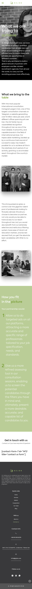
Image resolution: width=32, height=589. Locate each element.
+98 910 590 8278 (16, 537)
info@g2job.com (16, 558)
